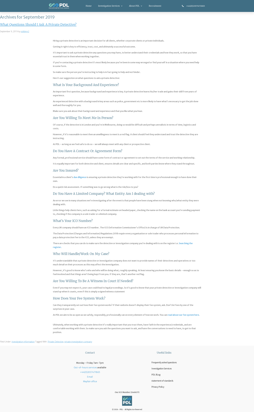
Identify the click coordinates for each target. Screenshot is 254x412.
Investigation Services (109, 6)
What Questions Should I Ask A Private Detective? (38, 25)
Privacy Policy (157, 387)
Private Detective (56, 341)
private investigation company (78, 341)
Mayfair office (90, 381)
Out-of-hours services (85, 367)
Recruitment (155, 6)
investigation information (23, 341)
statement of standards (162, 381)
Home (89, 6)
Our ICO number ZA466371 (127, 392)
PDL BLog (155, 374)
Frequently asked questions (164, 362)
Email (90, 376)
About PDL (134, 6)
